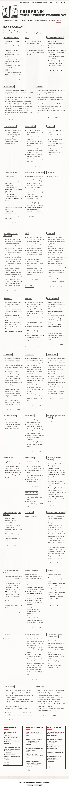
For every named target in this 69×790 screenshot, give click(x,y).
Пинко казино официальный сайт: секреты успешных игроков (13, 179)
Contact (45, 2)
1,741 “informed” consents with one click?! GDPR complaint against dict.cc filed (35, 44)
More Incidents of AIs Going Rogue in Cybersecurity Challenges (35, 431)
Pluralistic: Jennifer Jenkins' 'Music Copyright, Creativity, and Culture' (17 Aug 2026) (56, 63)
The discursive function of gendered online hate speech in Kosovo (13, 374)
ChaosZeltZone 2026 (11, 538)
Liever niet (38, 785)
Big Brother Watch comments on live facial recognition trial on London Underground (13, 473)
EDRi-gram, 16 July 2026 (34, 263)
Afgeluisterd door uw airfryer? (55, 752)
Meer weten (46, 782)
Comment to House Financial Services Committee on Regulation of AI (56, 477)
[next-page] (8, 764)
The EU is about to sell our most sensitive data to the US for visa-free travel (35, 253)
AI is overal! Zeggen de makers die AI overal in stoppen (33, 190)
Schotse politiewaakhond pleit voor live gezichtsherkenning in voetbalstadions (35, 320)
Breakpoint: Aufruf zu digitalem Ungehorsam (50, 99)
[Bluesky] (61, 2)
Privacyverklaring (36, 2)
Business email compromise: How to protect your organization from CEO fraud (35, 585)
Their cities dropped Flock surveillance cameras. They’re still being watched (35, 396)
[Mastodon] (64, 2)
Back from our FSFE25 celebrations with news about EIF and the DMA (13, 590)
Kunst (16, 20)
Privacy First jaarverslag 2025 (56, 143)
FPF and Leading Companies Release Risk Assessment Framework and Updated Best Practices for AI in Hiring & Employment (35, 663)
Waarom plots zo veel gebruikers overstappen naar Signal (12, 756)
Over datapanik (24, 2)
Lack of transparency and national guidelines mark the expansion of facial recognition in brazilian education (13, 139)
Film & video (30, 20)
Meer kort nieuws (54, 728)
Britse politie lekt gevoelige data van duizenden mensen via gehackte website (35, 311)
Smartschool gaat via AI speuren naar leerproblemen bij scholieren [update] (33, 763)
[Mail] (56, 2)
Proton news (33, 589)
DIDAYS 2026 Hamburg (12, 534)
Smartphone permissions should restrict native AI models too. (12, 426)
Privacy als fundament (54, 130)
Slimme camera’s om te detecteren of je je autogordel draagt (34, 733)
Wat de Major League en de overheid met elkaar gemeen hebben (35, 150)
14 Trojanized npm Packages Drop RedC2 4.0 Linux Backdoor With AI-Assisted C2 (56, 367)
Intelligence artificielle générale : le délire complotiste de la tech (54, 577)
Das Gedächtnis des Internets (35, 462)
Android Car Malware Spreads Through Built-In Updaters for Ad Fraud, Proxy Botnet (57, 385)
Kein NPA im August (32, 504)
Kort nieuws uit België (34, 728)
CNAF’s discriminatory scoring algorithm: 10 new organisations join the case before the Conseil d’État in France (13, 272)
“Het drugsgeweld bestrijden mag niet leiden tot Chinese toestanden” (12, 749)
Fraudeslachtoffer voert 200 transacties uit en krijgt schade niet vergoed (56, 318)
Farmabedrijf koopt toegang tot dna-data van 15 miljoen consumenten (55, 741)
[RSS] (59, 2)
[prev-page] (5, 764)
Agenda (37, 20)
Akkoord (30, 785)
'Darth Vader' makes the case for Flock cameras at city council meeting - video (35, 387)
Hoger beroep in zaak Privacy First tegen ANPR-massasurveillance (56, 150)
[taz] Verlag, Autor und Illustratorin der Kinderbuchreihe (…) (11, 52)
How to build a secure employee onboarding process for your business (34, 618)
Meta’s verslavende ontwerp (35, 159)
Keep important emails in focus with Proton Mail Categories (34, 609)
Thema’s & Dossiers (9, 20)
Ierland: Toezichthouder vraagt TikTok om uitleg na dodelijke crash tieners (56, 335)
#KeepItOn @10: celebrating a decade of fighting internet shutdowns (56, 250)
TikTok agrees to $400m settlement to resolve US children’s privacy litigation (34, 369)
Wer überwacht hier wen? (34, 470)
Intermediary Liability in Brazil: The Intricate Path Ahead (55, 527)
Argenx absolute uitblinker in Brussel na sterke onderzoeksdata (13, 329)
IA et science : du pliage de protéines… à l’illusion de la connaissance (56, 599)
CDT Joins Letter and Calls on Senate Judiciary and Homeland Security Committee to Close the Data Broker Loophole (56, 468)
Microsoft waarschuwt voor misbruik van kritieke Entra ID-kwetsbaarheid (35, 329)
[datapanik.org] (34, 11)
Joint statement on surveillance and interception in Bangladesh (56, 279)
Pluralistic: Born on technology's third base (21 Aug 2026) (56, 44)
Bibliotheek (22, 20)
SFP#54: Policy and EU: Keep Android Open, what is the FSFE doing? (13, 583)
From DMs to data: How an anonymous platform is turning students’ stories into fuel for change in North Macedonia (13, 382)
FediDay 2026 (31, 501)
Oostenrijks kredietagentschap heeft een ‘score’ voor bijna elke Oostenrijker (56, 733)
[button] (64, 20)
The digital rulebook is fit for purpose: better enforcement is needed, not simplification (35, 270)
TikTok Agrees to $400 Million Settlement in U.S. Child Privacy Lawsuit (57, 361)
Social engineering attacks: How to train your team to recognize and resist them (34, 594)
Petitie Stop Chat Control (11, 738)
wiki (51, 2)
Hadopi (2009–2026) (11, 250)
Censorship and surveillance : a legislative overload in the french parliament (13, 259)
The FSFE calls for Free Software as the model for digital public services (12, 603)
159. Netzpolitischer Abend (34, 497)
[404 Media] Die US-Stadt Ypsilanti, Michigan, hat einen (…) (13, 68)
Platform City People (54, 661)
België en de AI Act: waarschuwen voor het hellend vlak (34, 755)
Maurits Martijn (31, 185)
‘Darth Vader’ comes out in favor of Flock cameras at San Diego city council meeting (35, 378)
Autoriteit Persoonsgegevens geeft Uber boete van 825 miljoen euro (35, 304)
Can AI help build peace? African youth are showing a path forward (13, 402)
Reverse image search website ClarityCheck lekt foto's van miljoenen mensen (35, 338)
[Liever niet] (67, 785)
